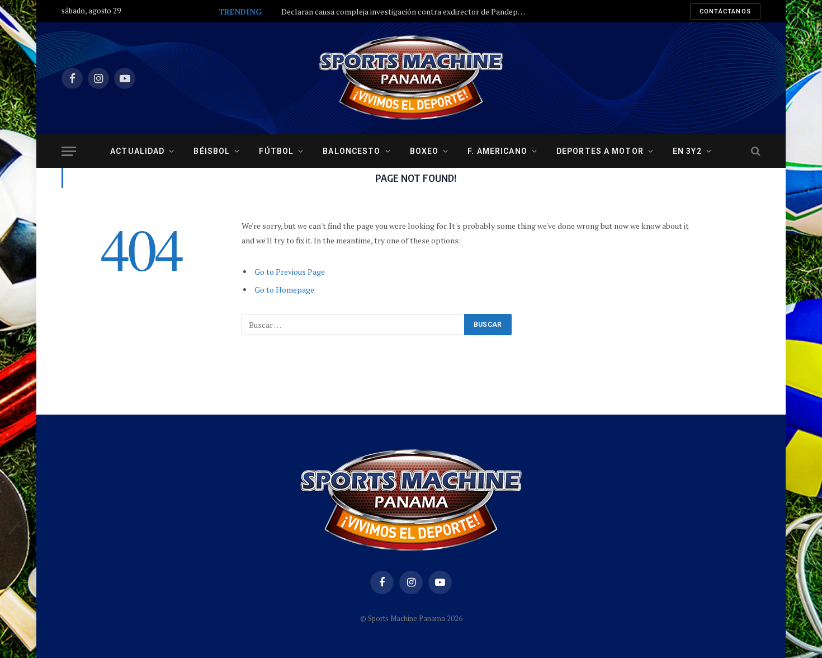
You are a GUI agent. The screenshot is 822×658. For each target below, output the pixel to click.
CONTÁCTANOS (725, 11)
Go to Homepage (284, 289)
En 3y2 (687, 151)
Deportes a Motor (600, 151)
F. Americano (497, 151)
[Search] (754, 151)
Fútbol (276, 151)
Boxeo (424, 151)
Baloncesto (351, 151)
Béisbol (211, 151)
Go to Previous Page (289, 271)
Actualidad (137, 151)
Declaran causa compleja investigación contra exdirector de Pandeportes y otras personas (407, 12)
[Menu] (69, 151)
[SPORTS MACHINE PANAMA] (411, 78)
